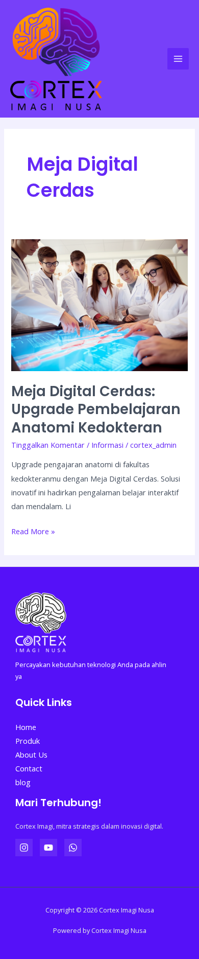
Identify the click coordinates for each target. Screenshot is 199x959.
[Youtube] (48, 847)
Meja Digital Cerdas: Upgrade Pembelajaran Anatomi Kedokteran (96, 409)
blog (23, 782)
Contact (28, 768)
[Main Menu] (178, 59)
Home (25, 727)
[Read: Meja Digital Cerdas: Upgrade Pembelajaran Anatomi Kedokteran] (99, 304)
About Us (31, 754)
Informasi (107, 445)
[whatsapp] (73, 847)
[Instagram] (24, 847)
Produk (27, 741)
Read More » (33, 530)
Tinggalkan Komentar (48, 445)
